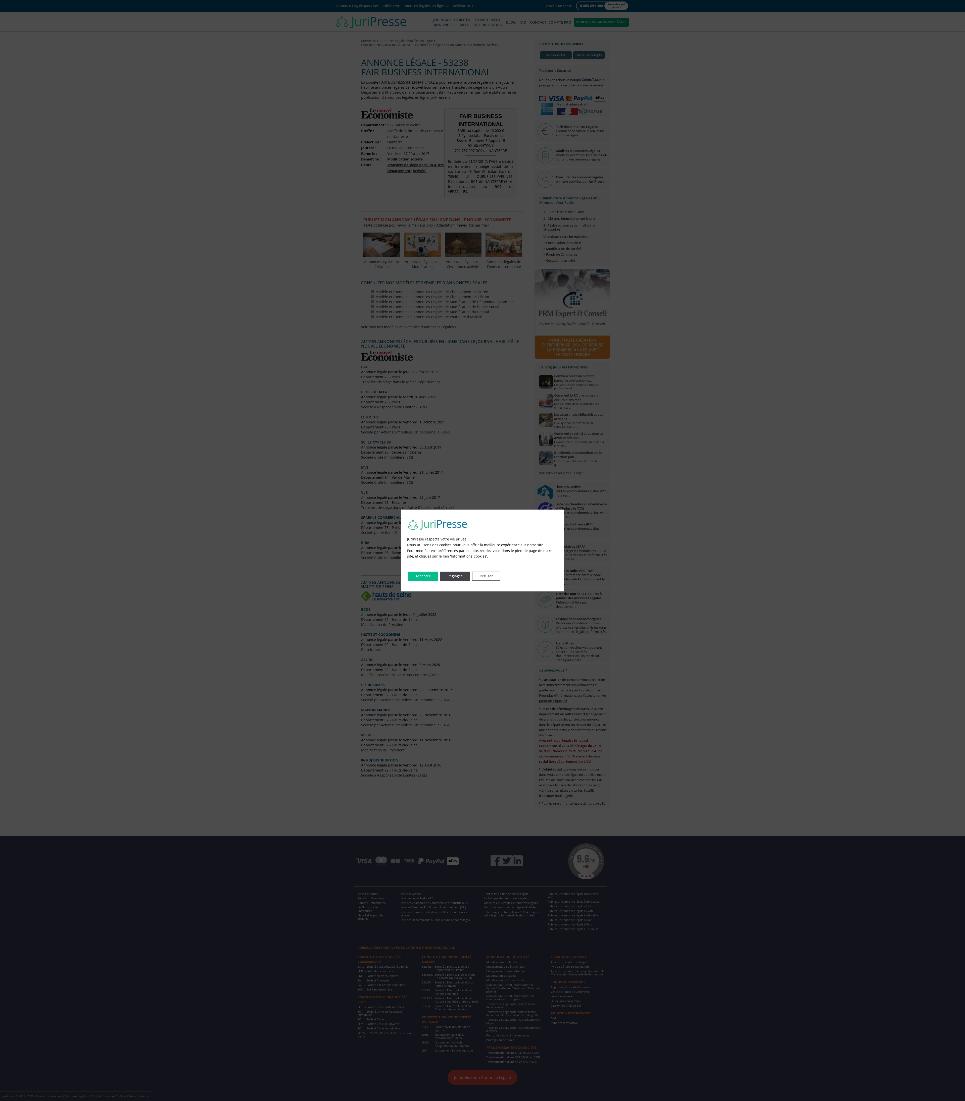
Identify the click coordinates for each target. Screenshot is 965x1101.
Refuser (486, 576)
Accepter (423, 576)
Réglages (455, 576)
